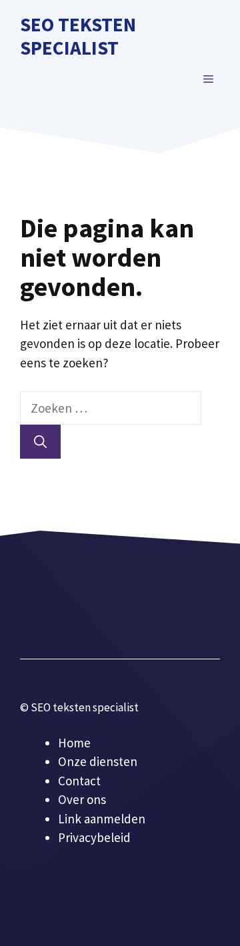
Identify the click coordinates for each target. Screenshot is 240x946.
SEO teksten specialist (78, 36)
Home (74, 743)
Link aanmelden (101, 819)
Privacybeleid (94, 837)
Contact (79, 781)
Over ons (82, 799)
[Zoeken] (40, 442)
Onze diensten (97, 761)
